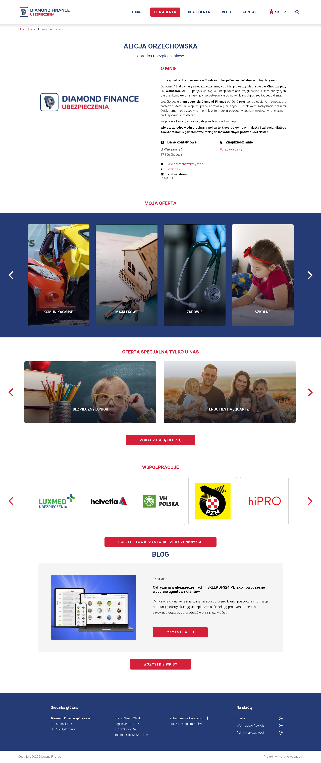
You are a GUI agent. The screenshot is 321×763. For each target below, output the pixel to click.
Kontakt (251, 12)
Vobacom (296, 756)
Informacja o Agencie (256, 726)
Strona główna (26, 29)
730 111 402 (176, 169)
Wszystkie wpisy (160, 664)
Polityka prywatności (250, 732)
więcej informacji (45, 283)
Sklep (282, 13)
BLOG (226, 12)
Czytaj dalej (187, 632)
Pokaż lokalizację (231, 149)
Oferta (241, 718)
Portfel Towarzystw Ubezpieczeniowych (160, 542)
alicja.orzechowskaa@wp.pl (186, 164)
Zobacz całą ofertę (160, 440)
